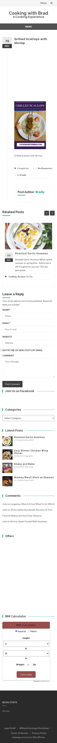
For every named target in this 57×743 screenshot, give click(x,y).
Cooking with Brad (28, 13)
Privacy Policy (39, 733)
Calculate (26, 674)
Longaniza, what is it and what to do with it (32, 504)
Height (26, 638)
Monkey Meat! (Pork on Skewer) (34, 477)
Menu (44, 2)
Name (6, 309)
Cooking (12, 276)
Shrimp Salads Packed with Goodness (28, 521)
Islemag (16, 737)
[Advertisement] (28, 73)
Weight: (20, 664)
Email (6, 323)
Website (7, 336)
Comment (8, 355)
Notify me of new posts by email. (23, 350)
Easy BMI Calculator (45, 681)
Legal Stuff (9, 728)
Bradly (23, 175)
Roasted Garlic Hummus (31, 253)
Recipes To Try (25, 276)
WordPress (39, 737)
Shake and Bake (24, 464)
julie (4, 504)
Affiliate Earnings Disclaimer (34, 728)
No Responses (45, 168)
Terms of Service (19, 733)
